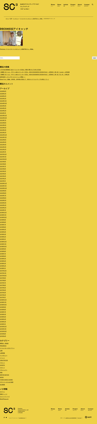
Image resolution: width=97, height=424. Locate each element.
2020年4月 (3, 203)
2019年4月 (3, 232)
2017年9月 (3, 278)
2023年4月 (3, 127)
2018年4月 (3, 261)
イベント (2, 358)
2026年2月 (3, 96)
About (80, 5)
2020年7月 (3, 195)
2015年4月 (3, 336)
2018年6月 (3, 256)
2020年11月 (3, 186)
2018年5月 (3, 258)
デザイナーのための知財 (6, 382)
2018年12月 (3, 241)
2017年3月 (3, 292)
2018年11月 (3, 244)
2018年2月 (3, 266)
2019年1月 (3, 239)
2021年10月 (3, 159)
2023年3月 (3, 130)
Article (66, 5)
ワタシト (2, 363)
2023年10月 (3, 118)
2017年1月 (3, 297)
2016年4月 (3, 317)
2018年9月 (3, 249)
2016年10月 (3, 304)
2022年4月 (3, 144)
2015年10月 (3, 331)
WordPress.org (4, 399)
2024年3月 (3, 108)
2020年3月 (3, 205)
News (59, 5)
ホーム (7, 18)
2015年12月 (3, 326)
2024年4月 (3, 105)
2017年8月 (3, 280)
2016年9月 (3, 307)
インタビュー (16, 18)
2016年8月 (3, 309)
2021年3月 (3, 176)
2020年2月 (3, 207)
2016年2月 (3, 321)
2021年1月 (3, 181)
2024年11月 (3, 101)
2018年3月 (3, 263)
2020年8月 (3, 193)
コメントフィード (5, 396)
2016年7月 (3, 312)
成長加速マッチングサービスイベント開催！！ (12, 77)
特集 (1, 372)
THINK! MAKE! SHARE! (6, 379)
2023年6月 (3, 122)
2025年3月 (3, 98)
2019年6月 (3, 227)
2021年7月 (3, 166)
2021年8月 (3, 164)
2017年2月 (3, 295)
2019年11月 (3, 215)
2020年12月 (3, 183)
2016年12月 (3, 300)
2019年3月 (3, 234)
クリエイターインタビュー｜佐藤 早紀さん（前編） (31, 18)
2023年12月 (3, 115)
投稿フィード (3, 394)
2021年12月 (3, 154)
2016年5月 (3, 314)
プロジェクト (3, 370)
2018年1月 (3, 268)
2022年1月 (3, 152)
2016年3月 (3, 319)
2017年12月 (3, 270)
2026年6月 (3, 91)
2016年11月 (3, 302)
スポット (2, 367)
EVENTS (2, 365)
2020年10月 (3, 188)
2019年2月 (3, 236)
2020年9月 (3, 190)
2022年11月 (3, 137)
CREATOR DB (4, 360)
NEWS (2, 377)
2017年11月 (3, 273)
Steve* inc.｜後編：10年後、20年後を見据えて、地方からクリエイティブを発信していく (24, 79)
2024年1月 (3, 113)
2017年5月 (3, 287)
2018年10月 (3, 246)
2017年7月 (3, 283)
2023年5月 (3, 125)
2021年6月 (3, 169)
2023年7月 (3, 120)
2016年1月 (3, 324)
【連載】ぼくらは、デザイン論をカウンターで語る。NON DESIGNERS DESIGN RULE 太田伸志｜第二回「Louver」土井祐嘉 (35, 72)
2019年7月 (3, 224)
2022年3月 (3, 147)
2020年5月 (3, 200)
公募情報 (2, 353)
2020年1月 (3, 210)
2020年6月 (3, 198)
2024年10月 (3, 103)
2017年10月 (3, 275)
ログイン (2, 391)
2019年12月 (3, 212)
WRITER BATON (4, 375)
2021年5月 (3, 171)
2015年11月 (3, 329)
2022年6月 (3, 139)
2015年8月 (3, 333)
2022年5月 (3, 142)
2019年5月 (3, 229)
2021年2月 (3, 178)
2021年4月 (3, 173)
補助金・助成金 (4, 343)
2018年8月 (3, 251)
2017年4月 (3, 290)
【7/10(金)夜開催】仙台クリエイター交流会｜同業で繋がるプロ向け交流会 (20, 69)
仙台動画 (2, 384)
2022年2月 (3, 149)
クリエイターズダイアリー (7, 348)
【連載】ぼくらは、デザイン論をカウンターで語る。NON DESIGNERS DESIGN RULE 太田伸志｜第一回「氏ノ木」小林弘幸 (34, 74)
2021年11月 (3, 156)
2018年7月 (3, 253)
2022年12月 (3, 135)
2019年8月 (3, 222)
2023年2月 (3, 132)
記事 (11, 18)
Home (53, 5)
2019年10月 (3, 217)
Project (72, 5)
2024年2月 (3, 110)
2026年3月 (3, 93)
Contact (86, 5)
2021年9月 (3, 161)
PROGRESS (3, 346)
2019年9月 (3, 219)
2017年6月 (3, 285)
